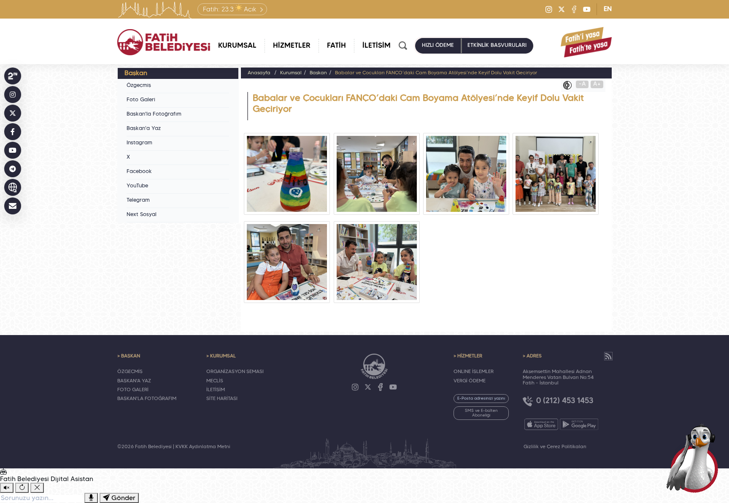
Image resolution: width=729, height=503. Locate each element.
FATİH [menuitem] (336, 46)
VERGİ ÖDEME (470, 381)
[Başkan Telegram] (12, 168)
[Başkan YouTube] (12, 150)
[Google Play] (579, 424)
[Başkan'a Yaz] (12, 205)
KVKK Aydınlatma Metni (203, 447)
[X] (561, 9)
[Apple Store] (541, 424)
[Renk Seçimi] (569, 85)
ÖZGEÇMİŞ (130, 372)
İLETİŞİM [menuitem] (376, 46)
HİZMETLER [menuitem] (291, 46)
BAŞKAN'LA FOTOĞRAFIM (146, 399)
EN (608, 9)
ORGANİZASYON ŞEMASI (235, 372)
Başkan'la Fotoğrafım (154, 114)
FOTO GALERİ (132, 390)
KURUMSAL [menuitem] (237, 46)
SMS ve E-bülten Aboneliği (481, 413)
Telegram (138, 200)
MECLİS (214, 381)
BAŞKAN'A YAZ (134, 381)
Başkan (318, 73)
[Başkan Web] (12, 187)
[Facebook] (574, 9)
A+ (597, 84)
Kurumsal (291, 73)
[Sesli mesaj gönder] (91, 498)
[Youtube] (586, 9)
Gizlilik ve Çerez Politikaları (555, 447)
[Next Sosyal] (12, 76)
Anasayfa (259, 73)
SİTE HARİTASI (222, 399)
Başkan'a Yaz (144, 128)
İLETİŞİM (215, 390)
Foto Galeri (141, 100)
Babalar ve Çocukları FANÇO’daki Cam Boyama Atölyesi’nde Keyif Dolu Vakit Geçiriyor (436, 73)
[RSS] (608, 356)
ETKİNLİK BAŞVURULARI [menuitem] (496, 45)
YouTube (137, 186)
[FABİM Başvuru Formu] (694, 457)
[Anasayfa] (163, 42)
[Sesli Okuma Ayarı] (7, 488)
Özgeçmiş (139, 85)
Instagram (139, 143)
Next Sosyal (142, 214)
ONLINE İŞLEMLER (474, 372)
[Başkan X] (12, 113)
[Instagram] (549, 9)
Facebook (139, 171)
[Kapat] (37, 488)
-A (582, 84)
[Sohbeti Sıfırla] (22, 488)
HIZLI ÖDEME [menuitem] (438, 45)
